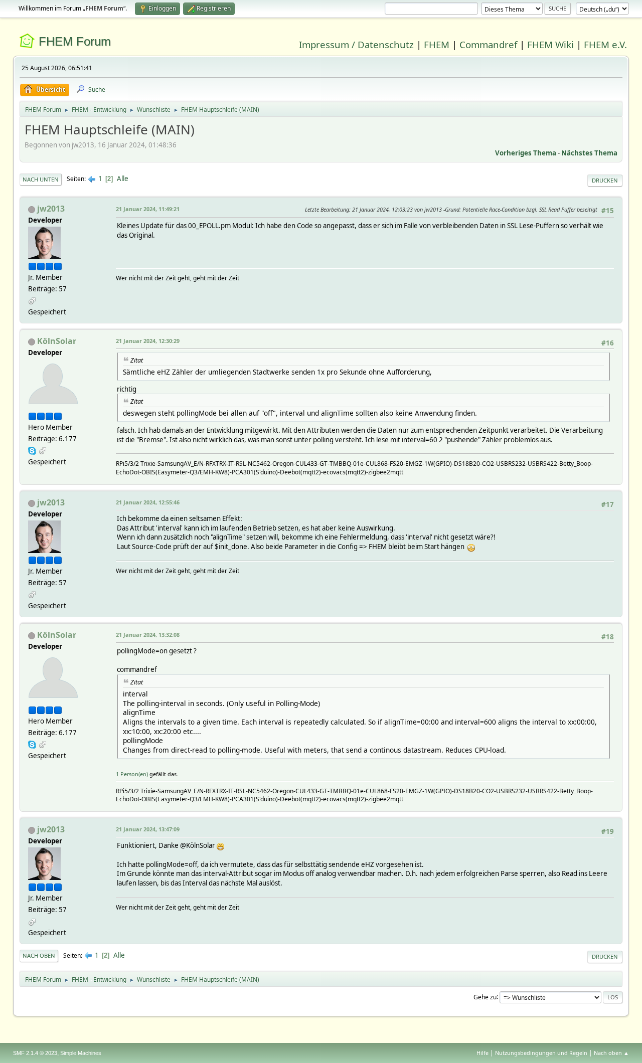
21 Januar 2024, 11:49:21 (148, 209)
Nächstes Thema (589, 152)
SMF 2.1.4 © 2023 (35, 1053)
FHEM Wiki (550, 44)
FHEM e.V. (605, 44)
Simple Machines (80, 1053)
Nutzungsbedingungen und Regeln (541, 1052)
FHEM (436, 44)
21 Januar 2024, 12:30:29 (148, 340)
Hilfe (482, 1052)
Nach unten (41, 179)
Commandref (488, 44)
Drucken (605, 180)
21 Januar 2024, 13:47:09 (148, 829)
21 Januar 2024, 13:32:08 (148, 634)
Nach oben (39, 955)
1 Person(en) (132, 774)
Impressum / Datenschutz (356, 44)
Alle (122, 178)
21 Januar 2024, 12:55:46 (148, 502)
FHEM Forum (75, 41)
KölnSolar (56, 340)
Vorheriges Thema (525, 152)
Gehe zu (485, 996)
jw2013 (51, 208)
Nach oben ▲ (611, 1052)
